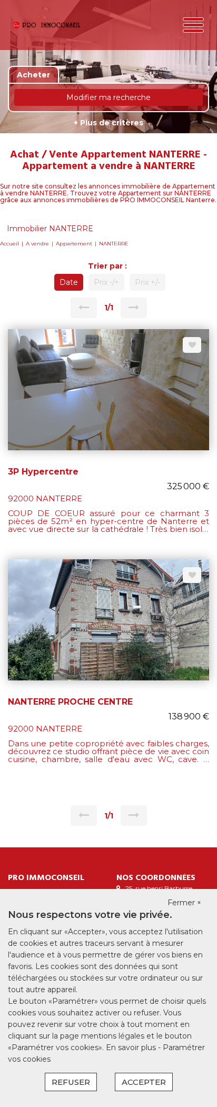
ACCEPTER (144, 1082)
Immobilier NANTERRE (50, 228)
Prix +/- (147, 282)
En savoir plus (132, 1047)
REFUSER (71, 1082)
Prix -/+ (106, 282)
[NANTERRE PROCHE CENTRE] (108, 619)
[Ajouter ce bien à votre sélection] (192, 345)
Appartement (74, 243)
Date (69, 282)
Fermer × (184, 902)
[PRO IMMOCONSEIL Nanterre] (46, 25)
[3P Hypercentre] (108, 389)
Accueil (9, 243)
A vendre (37, 243)
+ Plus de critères (108, 122)
